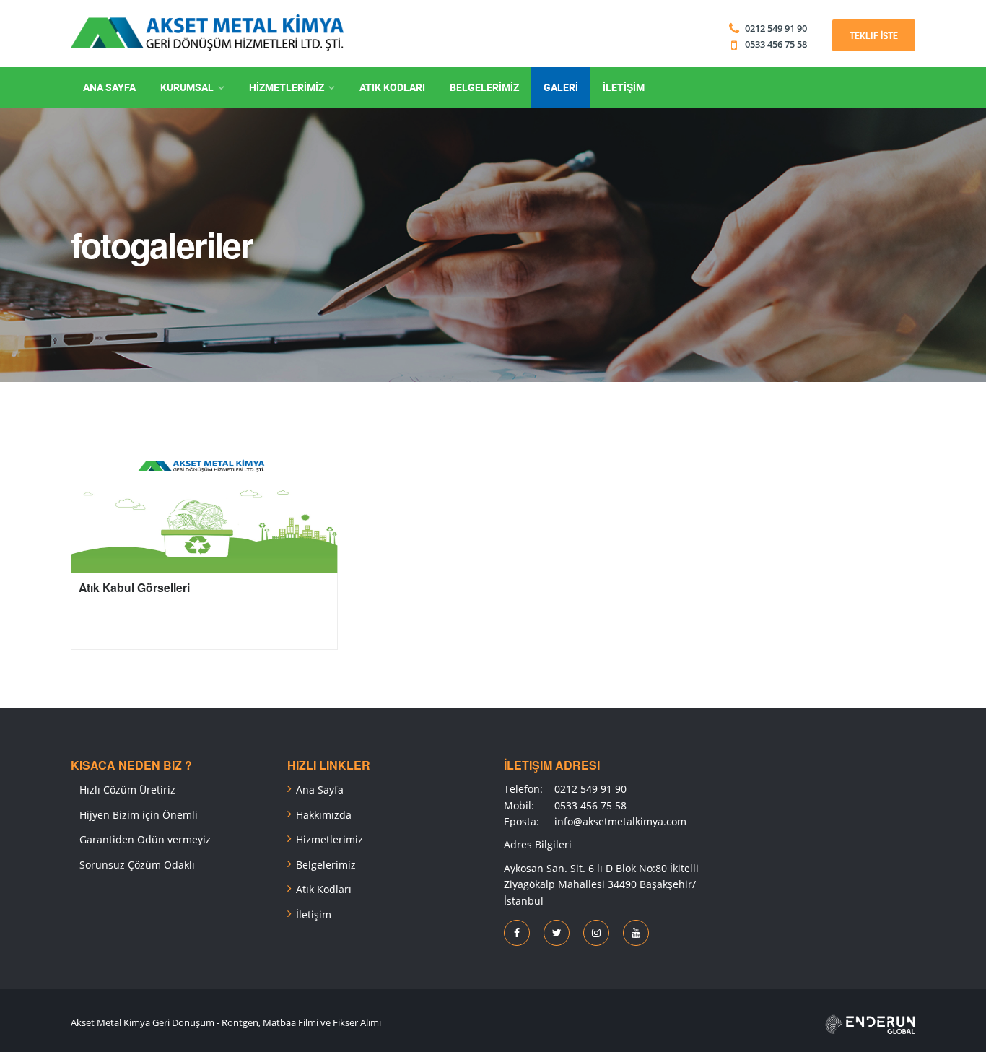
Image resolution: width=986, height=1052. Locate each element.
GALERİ (561, 87)
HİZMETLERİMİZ (286, 87)
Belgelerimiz (326, 864)
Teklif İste (874, 35)
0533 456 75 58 (775, 44)
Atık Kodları (324, 889)
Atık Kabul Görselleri (134, 587)
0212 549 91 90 (776, 28)
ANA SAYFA (109, 87)
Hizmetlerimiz (329, 839)
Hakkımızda (324, 815)
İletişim (313, 914)
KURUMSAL (187, 87)
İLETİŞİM (624, 87)
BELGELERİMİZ (484, 87)
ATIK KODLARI (392, 87)
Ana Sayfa (320, 789)
